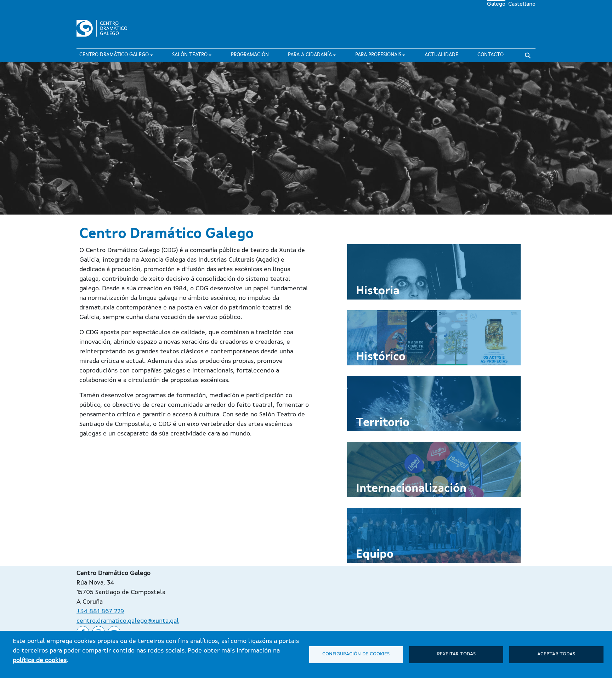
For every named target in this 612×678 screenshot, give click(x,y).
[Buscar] (528, 55)
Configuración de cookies (356, 654)
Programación (250, 54)
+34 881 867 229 (100, 611)
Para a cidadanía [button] (310, 54)
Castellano (522, 4)
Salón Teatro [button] (190, 54)
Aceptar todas (556, 654)
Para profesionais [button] (378, 54)
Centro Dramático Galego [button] (114, 54)
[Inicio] (105, 28)
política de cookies (40, 660)
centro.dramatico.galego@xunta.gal (127, 621)
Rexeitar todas (456, 654)
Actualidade (441, 54)
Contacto (490, 54)
